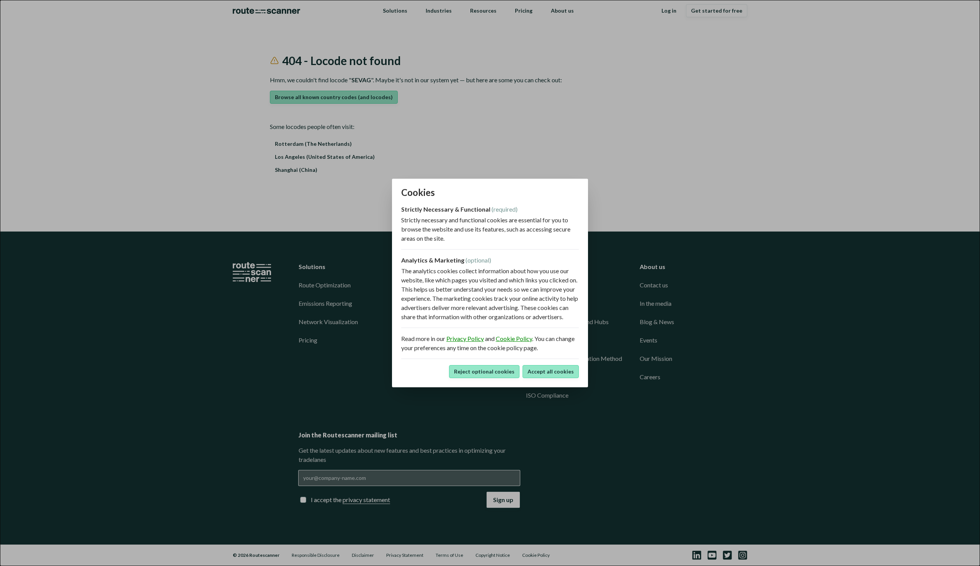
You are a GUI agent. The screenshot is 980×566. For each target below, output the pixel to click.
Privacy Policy (465, 338)
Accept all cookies (551, 371)
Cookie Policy (514, 338)
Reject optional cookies (484, 371)
